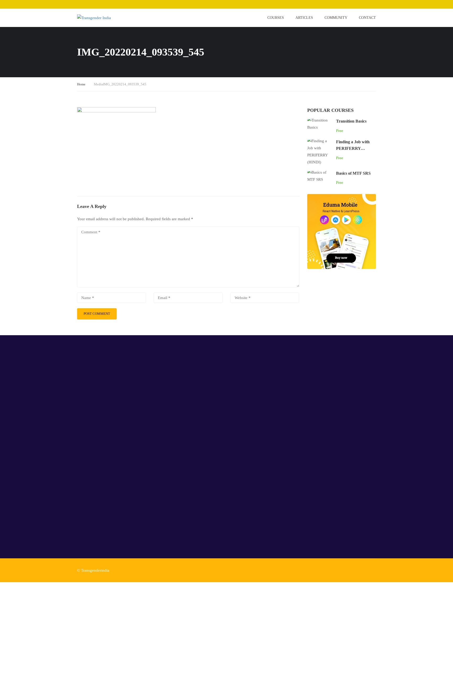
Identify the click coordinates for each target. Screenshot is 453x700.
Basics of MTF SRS (353, 173)
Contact (367, 18)
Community (336, 18)
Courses (275, 18)
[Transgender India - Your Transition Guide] (97, 17)
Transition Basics (351, 121)
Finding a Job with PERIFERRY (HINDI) (353, 148)
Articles (304, 18)
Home (81, 84)
